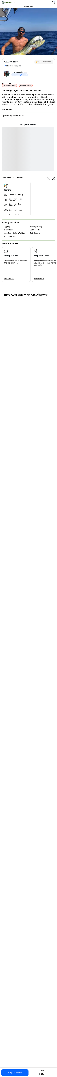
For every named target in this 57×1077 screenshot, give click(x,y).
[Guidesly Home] (8, 2)
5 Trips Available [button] (15, 1072)
